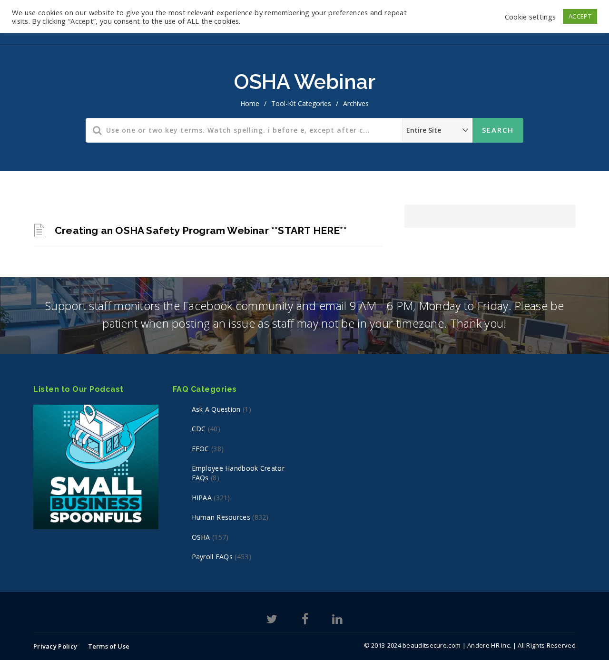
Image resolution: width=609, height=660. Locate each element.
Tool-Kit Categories (301, 103)
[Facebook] (305, 620)
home (249, 103)
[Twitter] (271, 620)
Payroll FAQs (212, 556)
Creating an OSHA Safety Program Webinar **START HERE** (201, 230)
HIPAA (202, 497)
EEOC (200, 448)
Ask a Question (216, 409)
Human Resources (221, 517)
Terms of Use (109, 646)
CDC (199, 428)
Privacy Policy (55, 646)
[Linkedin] (337, 620)
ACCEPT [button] (580, 16)
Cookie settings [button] (530, 16)
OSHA (201, 537)
